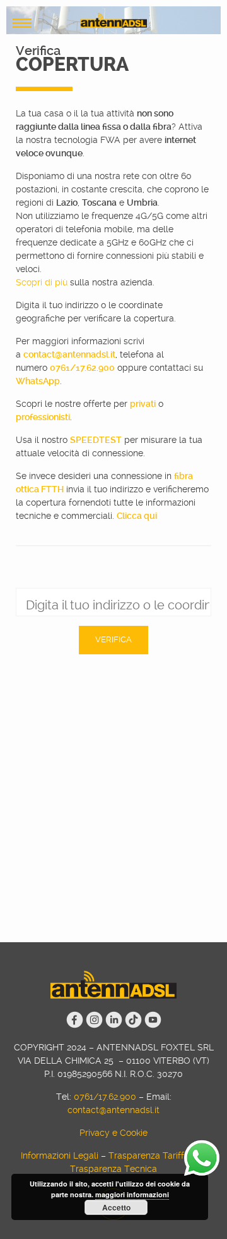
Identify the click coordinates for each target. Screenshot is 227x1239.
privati (143, 404)
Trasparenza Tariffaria (153, 1155)
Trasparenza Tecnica (113, 1169)
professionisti (43, 417)
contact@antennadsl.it (69, 354)
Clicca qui (137, 516)
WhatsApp (38, 381)
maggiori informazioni (132, 1194)
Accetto (116, 1207)
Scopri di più (41, 282)
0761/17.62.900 (82, 368)
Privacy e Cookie (113, 1133)
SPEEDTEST (96, 440)
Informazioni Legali (59, 1155)
